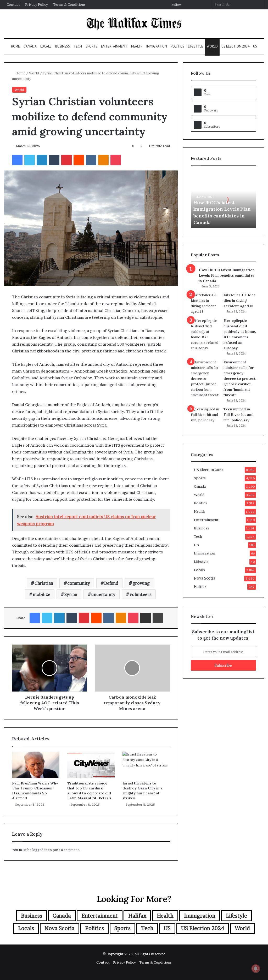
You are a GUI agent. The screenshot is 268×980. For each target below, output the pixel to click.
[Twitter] (29, 160)
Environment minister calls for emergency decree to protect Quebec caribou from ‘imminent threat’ (240, 378)
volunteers (141, 594)
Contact (13, 4)
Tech (78, 46)
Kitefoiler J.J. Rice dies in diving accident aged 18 (240, 300)
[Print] (158, 618)
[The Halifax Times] (133, 23)
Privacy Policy (36, 4)
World (212, 46)
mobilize (41, 594)
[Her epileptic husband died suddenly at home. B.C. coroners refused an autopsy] (205, 334)
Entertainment (114, 46)
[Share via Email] (145, 618)
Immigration (156, 46)
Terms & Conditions (69, 4)
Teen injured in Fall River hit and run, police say (239, 414)
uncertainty (103, 594)
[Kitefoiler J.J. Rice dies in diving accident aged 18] (205, 303)
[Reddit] (79, 160)
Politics (177, 46)
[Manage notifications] (256, 968)
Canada (30, 46)
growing (141, 583)
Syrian (70, 594)
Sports (91, 46)
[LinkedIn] (42, 160)
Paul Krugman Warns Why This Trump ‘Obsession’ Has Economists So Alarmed (35, 790)
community (78, 583)
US (255, 46)
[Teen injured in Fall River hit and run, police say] (205, 416)
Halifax (200, 586)
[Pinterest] (66, 160)
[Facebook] (17, 160)
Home (15, 46)
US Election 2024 (235, 46)
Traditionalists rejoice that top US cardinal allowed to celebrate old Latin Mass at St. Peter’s (89, 790)
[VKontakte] (91, 160)
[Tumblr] (54, 160)
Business (62, 46)
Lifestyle (195, 46)
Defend (111, 583)
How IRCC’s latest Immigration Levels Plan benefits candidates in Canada (227, 275)
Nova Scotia (204, 578)
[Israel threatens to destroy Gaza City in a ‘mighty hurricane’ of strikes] (146, 765)
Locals (46, 46)
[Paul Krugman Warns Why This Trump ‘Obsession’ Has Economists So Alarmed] (35, 765)
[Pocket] (115, 160)
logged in (39, 850)
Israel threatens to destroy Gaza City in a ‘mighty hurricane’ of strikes (142, 790)
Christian (44, 583)
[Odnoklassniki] (103, 160)
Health (137, 46)
